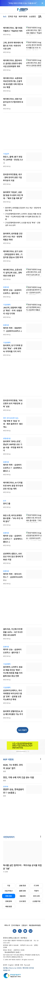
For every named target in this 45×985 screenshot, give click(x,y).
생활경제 (22, 896)
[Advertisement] (22, 132)
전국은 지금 (12, 16)
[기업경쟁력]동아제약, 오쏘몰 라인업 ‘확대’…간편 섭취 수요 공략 (22, 224)
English (11, 965)
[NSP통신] (22, 10)
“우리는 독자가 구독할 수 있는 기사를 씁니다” (22, 3)
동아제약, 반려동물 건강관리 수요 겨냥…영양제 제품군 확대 (23, 209)
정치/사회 (36, 896)
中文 (21, 965)
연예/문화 (8, 901)
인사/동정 (22, 901)
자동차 (36, 891)
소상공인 (32, 16)
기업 (8, 885)
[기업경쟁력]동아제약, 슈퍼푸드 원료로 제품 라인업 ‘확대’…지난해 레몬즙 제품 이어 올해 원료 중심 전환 (23, 216)
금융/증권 (22, 885)
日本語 (17, 965)
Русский (27, 965)
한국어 (5, 965)
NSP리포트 (23, 16)
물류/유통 (22, 891)
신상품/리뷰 (36, 901)
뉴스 (4, 16)
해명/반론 (8, 906)
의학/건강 (8, 896)
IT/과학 (36, 885)
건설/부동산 (9, 891)
